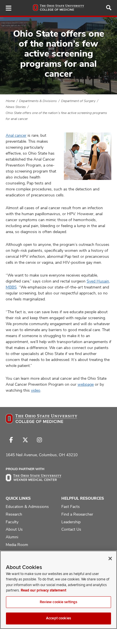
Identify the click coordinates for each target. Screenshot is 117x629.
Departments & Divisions (38, 101)
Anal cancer (16, 135)
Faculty (12, 521)
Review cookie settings (59, 602)
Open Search (109, 7)
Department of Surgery (78, 101)
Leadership (71, 521)
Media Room (17, 544)
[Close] (110, 558)
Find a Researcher (77, 514)
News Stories (16, 107)
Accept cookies (58, 618)
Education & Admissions (27, 506)
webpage (86, 384)
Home (10, 101)
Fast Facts (70, 506)
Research (14, 514)
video (35, 390)
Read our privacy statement (43, 590)
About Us (14, 529)
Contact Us (71, 529)
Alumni (12, 536)
